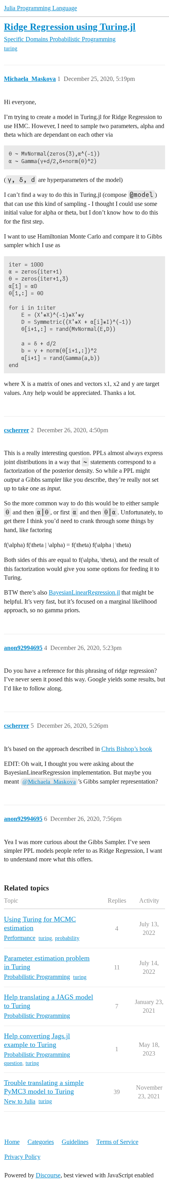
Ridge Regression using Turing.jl (70, 26)
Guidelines (75, 1141)
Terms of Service (117, 1141)
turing (10, 48)
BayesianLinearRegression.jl (84, 592)
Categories (41, 1141)
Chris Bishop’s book (126, 748)
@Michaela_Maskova (49, 781)
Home (12, 1141)
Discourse (48, 1175)
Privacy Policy (22, 1156)
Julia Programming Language (40, 8)
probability (67, 938)
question (13, 1063)
